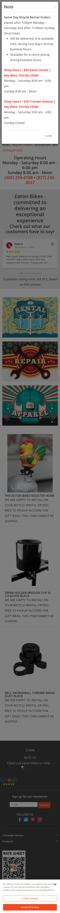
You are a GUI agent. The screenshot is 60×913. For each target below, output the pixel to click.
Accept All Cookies (30, 907)
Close (48, 135)
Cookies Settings (30, 898)
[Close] (55, 884)
